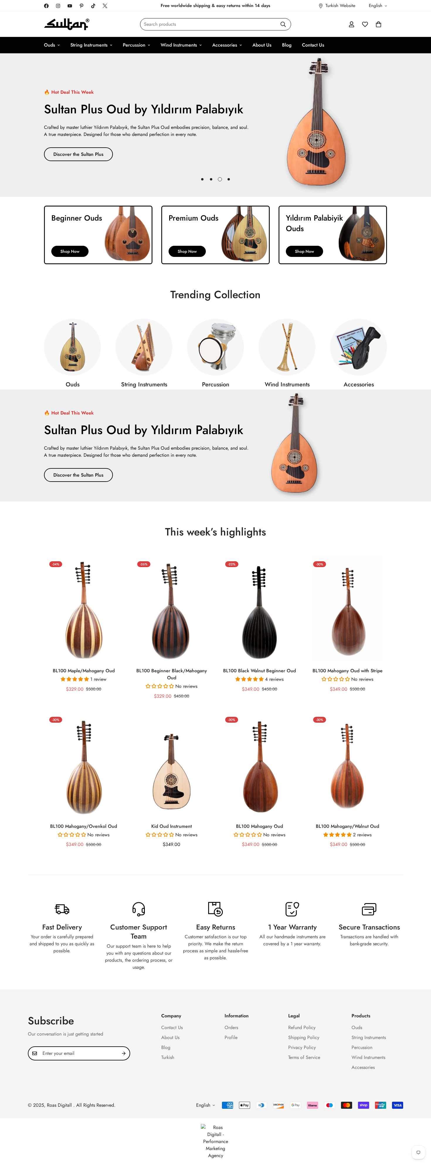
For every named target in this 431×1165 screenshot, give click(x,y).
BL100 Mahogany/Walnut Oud (347, 826)
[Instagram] (58, 6)
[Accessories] (358, 347)
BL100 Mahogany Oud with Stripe (348, 670)
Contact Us (313, 45)
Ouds (49, 45)
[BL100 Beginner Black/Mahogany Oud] (171, 608)
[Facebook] (46, 6)
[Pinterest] (81, 6)
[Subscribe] (123, 1053)
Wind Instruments (179, 45)
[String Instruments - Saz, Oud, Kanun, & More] (144, 347)
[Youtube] (69, 6)
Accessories (224, 45)
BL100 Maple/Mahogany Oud (84, 670)
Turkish (167, 1057)
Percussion (134, 45)
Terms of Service (304, 1057)
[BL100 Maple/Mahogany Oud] (83, 608)
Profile (231, 1037)
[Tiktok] (93, 6)
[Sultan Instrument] (66, 24)
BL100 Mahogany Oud (259, 826)
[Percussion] (215, 347)
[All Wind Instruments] (287, 347)
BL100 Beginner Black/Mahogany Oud (171, 674)
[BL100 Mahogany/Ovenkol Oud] (83, 764)
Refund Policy (301, 1027)
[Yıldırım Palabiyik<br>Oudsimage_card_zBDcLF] (333, 235)
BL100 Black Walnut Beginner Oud (259, 670)
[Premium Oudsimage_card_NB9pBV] (215, 235)
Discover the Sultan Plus (78, 154)
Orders (231, 1027)
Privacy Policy (302, 1047)
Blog (286, 45)
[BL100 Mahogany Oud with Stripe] (347, 608)
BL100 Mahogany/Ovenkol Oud (83, 826)
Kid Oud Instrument (171, 826)
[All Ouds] (72, 347)
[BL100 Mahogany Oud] (259, 764)
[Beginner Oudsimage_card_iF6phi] (98, 235)
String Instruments (89, 45)
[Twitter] (105, 6)
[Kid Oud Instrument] (171, 764)
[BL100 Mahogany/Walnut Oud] (347, 764)
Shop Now (69, 251)
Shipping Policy (303, 1037)
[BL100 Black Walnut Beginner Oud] (259, 608)
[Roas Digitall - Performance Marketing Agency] (215, 1141)
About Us (262, 45)
